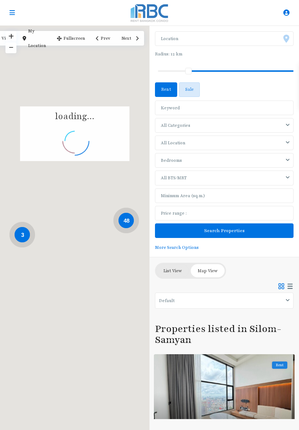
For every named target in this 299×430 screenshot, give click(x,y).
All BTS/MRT (174, 178)
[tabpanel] (224, 174)
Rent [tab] (166, 89)
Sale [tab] (189, 89)
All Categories (175, 125)
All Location (173, 143)
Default (167, 301)
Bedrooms (171, 160)
